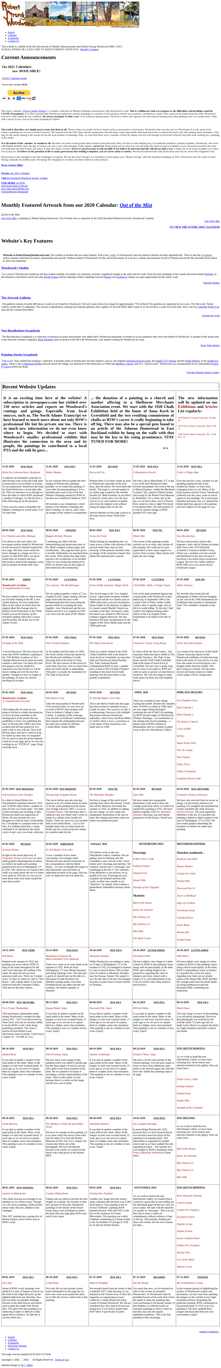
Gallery (113, 255)
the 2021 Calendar (15, 173)
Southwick (121, 277)
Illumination (15, 1008)
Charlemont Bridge (32, 363)
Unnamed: (192, 794)
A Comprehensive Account (16, 586)
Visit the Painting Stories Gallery (203, 372)
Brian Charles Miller (12, 165)
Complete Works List (208, 306)
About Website (17, 1345)
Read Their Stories (210, 345)
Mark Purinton (45, 339)
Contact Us (13, 41)
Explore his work (211, 315)
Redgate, (209, 274)
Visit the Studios (211, 282)
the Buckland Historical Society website (24, 178)
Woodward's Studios (15, 268)
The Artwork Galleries (16, 297)
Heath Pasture (51, 277)
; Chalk (143, 859)
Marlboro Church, (125, 363)
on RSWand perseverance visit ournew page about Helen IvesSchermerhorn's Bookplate (15, 187)
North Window (192, 360)
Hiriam (107, 277)
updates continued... (209, 1331)
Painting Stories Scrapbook (19, 354)
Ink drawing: (61, 794)
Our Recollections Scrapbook (20, 330)
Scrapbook (13, 38)
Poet (55, 698)
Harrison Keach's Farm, (139, 360)
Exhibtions (187, 406)
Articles (211, 406)
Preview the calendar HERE (15, 84)
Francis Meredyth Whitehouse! (149, 1152)
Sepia (56, 1008)
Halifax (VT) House (165, 360)
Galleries (12, 35)
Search (11, 32)
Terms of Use (62, 1359)
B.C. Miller (27, 1365)
